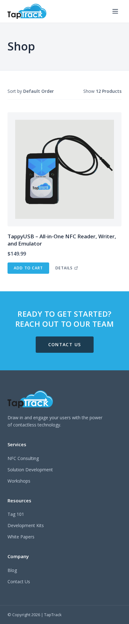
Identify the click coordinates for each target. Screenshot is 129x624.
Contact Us (19, 581)
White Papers (21, 537)
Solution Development (30, 470)
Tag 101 (16, 514)
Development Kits (26, 525)
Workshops (19, 481)
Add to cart (28, 268)
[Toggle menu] (115, 11)
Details (64, 268)
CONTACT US (64, 344)
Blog (12, 570)
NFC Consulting (23, 458)
